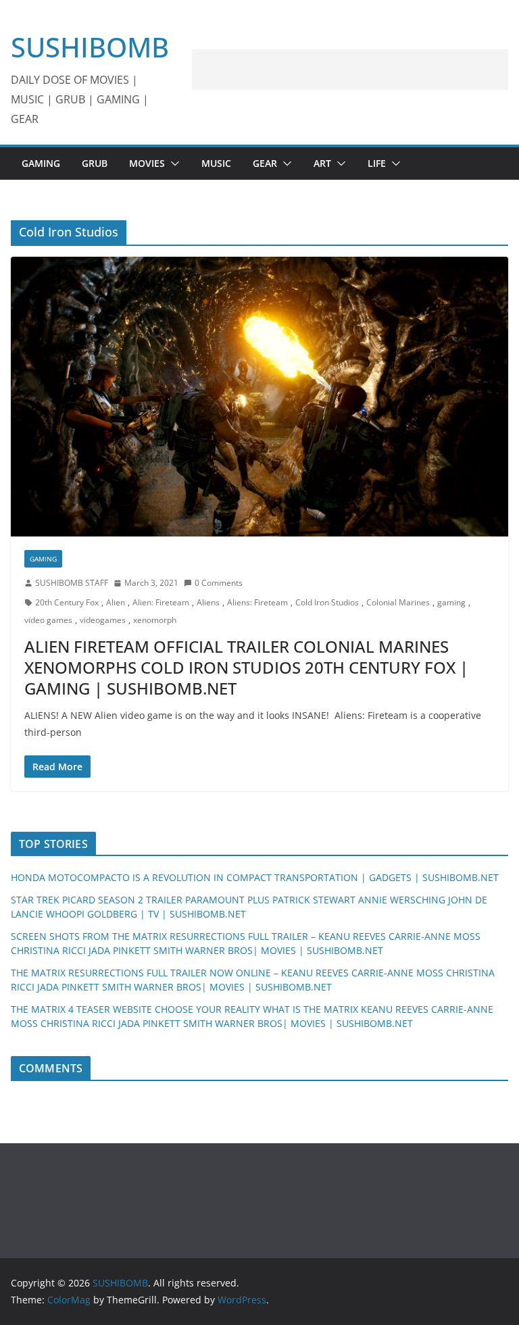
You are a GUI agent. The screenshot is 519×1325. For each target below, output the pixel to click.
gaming (451, 602)
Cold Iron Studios (327, 602)
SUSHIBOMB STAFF (71, 583)
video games (48, 620)
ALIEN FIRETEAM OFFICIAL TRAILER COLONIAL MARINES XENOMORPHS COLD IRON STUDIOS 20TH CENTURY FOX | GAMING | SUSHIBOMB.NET (246, 667)
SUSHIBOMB (90, 47)
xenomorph (154, 620)
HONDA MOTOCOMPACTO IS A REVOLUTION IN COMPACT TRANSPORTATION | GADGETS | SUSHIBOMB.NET (255, 877)
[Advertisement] (350, 69)
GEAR (265, 163)
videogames (103, 620)
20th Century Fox (67, 602)
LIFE (377, 163)
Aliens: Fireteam (257, 602)
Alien (115, 602)
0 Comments (219, 583)
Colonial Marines (398, 602)
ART (322, 163)
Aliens (208, 602)
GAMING (41, 163)
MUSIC (216, 163)
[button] (172, 163)
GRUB (94, 163)
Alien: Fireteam (160, 602)
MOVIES (147, 163)
